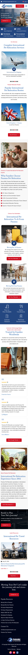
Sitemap (19, 649)
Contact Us (19, 6)
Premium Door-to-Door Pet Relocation (10, 622)
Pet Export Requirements (7, 610)
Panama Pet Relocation (16, 644)
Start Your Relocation (13, 258)
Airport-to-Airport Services (7, 617)
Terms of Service (11, 649)
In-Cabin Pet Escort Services (7, 620)
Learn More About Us (8, 504)
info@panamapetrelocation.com (9, 1)
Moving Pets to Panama (14, 247)
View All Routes (13, 134)
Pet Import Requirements (7, 607)
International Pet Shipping (14, 72)
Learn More (3, 568)
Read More (13, 575)
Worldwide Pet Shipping (6, 615)
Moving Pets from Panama (14, 286)
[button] (10, 82)
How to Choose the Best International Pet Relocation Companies (13, 565)
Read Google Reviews (13, 440)
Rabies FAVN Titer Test (6, 612)
